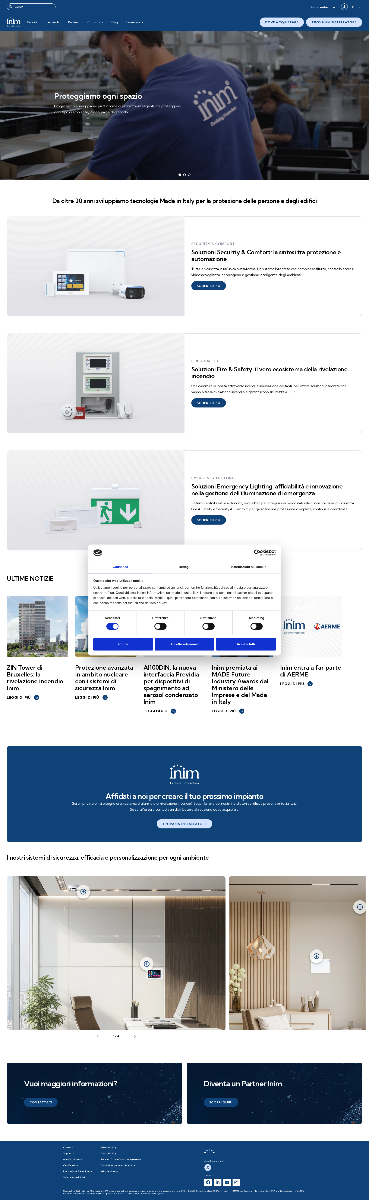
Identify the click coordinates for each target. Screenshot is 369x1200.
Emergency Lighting (213, 477)
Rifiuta (123, 644)
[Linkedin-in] (217, 1182)
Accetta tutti (246, 644)
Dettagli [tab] (184, 567)
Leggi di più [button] (22, 697)
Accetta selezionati (184, 644)
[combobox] (31, 6)
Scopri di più (72, 115)
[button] (322, 7)
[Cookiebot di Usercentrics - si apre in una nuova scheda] (257, 553)
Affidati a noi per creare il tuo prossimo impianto (184, 796)
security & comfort (213, 243)
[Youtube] (227, 1182)
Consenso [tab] (120, 567)
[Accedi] (344, 6)
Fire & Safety (205, 360)
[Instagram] (236, 1182)
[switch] (160, 626)
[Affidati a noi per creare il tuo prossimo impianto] (184, 775)
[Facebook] (208, 1182)
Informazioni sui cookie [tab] (248, 567)
